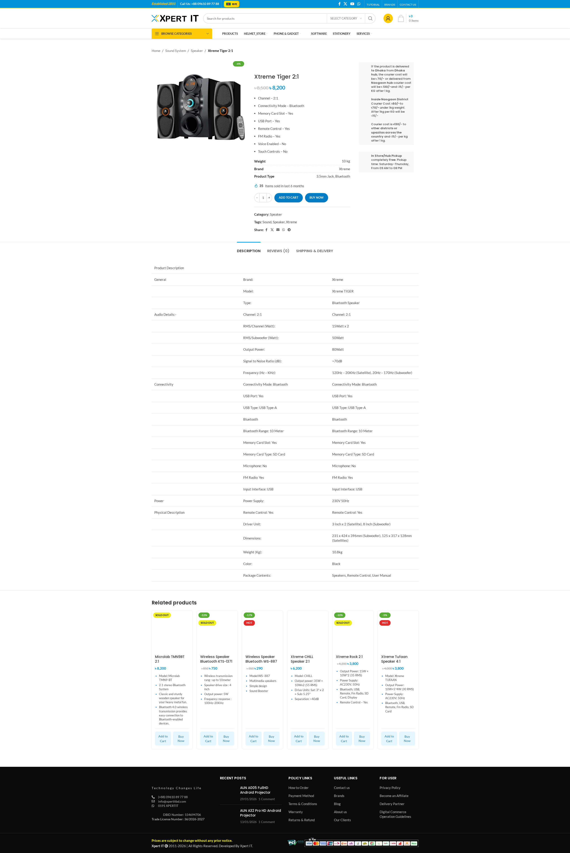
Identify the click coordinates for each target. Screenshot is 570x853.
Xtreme (291, 222)
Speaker (197, 51)
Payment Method (301, 796)
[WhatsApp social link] (359, 3)
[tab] (248, 249)
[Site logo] (175, 18)
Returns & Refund (301, 820)
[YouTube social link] (352, 3)
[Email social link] (278, 230)
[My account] (388, 18)
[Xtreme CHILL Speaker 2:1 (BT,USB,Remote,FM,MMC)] (307, 631)
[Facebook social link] (339, 3)
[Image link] (176, 781)
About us (340, 812)
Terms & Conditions (302, 804)
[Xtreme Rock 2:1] (353, 631)
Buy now (317, 197)
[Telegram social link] (289, 230)
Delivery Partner (392, 804)
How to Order (298, 788)
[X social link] (345, 3)
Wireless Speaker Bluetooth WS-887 (261, 659)
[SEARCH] (370, 18)
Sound (266, 222)
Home (156, 51)
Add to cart (288, 197)
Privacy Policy (390, 788)
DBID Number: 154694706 (182, 814)
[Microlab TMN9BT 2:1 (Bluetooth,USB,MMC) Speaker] (172, 631)
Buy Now (181, 739)
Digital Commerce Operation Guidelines (395, 814)
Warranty (295, 812)
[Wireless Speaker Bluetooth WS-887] (262, 631)
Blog (337, 804)
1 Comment (266, 799)
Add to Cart (163, 738)
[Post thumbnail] (228, 793)
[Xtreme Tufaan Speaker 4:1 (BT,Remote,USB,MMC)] (398, 631)
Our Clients (342, 820)
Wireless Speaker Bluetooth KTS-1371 (216, 659)
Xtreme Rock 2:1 (349, 656)
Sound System (175, 51)
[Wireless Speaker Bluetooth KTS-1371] (217, 631)
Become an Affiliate (394, 796)
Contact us (342, 788)
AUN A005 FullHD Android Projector (255, 790)
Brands (339, 796)
